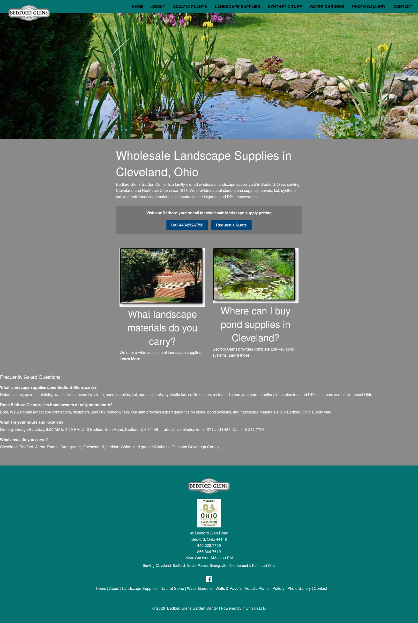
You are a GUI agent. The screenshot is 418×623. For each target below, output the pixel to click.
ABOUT (158, 6)
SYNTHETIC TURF (285, 6)
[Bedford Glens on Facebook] (209, 581)
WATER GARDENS (327, 6)
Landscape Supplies (139, 588)
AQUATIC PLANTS (190, 6)
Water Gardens (200, 588)
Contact (320, 588)
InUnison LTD (254, 608)
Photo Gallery (299, 588)
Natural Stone (172, 588)
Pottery (278, 588)
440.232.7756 (209, 545)
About (114, 588)
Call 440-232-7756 (187, 225)
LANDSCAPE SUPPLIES (237, 6)
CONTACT (402, 6)
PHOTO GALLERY (369, 6)
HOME (137, 6)
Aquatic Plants (257, 588)
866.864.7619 (209, 551)
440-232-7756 (252, 429)
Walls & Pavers (229, 588)
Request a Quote (231, 225)
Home (101, 588)
